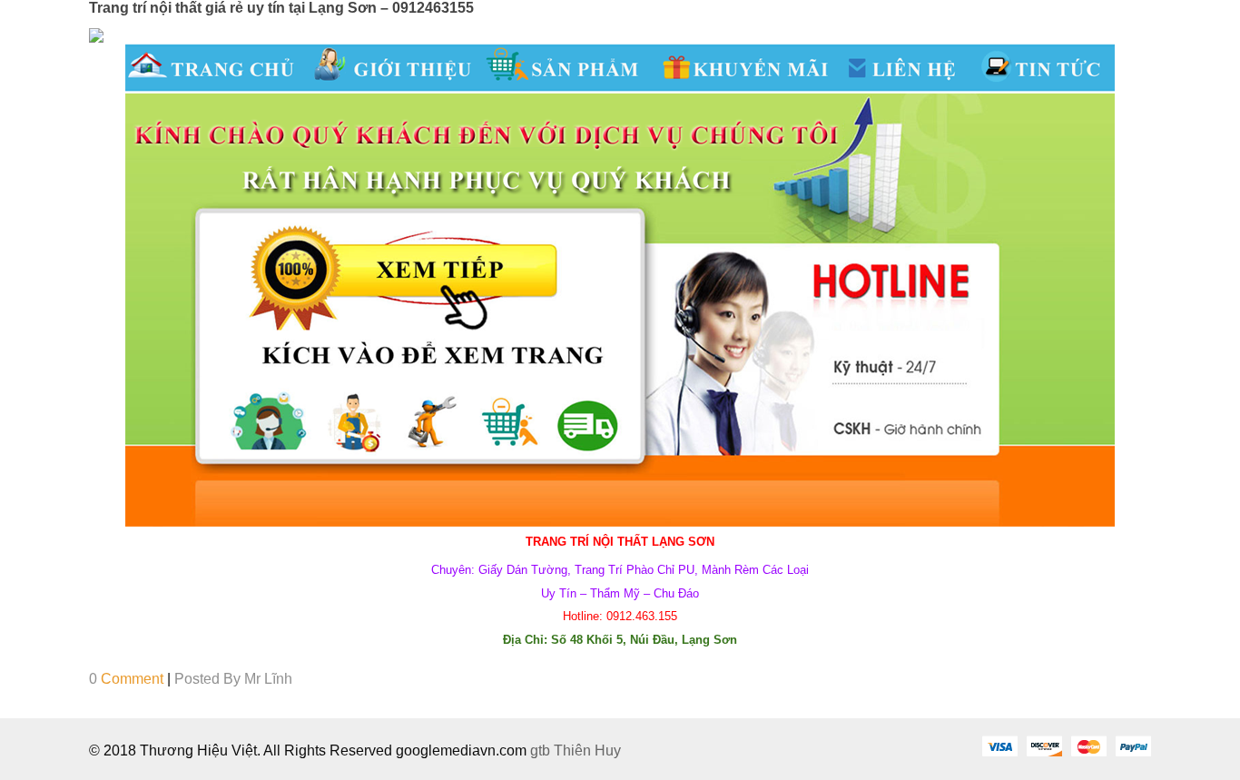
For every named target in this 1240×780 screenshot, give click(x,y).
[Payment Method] (999, 745)
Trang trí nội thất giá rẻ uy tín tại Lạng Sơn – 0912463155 (281, 7)
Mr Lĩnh (268, 678)
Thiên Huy (587, 750)
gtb (542, 750)
